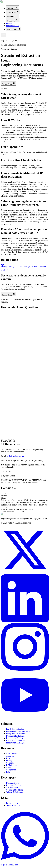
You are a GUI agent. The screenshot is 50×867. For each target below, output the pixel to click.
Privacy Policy (12, 803)
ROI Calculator (12, 765)
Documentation (12, 783)
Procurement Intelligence (16, 743)
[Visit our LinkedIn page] (25, 621)
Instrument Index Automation (18, 731)
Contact (9, 767)
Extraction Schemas (14, 785)
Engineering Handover (15, 738)
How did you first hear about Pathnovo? (17, 509)
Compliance (11, 770)
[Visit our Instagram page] (25, 670)
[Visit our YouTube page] (25, 718)
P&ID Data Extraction (15, 729)
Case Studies (11, 754)
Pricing (9, 760)
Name (4, 493)
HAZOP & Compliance (15, 740)
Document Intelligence (15, 736)
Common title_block (14, 790)
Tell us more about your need (13, 500)
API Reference (12, 787)
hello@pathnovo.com (15, 456)
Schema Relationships (15, 792)
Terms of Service (13, 805)
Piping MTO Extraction (15, 733)
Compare (10, 763)
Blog (8, 758)
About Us (10, 756)
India (8, 772)
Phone (3, 498)
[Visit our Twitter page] (25, 573)
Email (4, 495)
